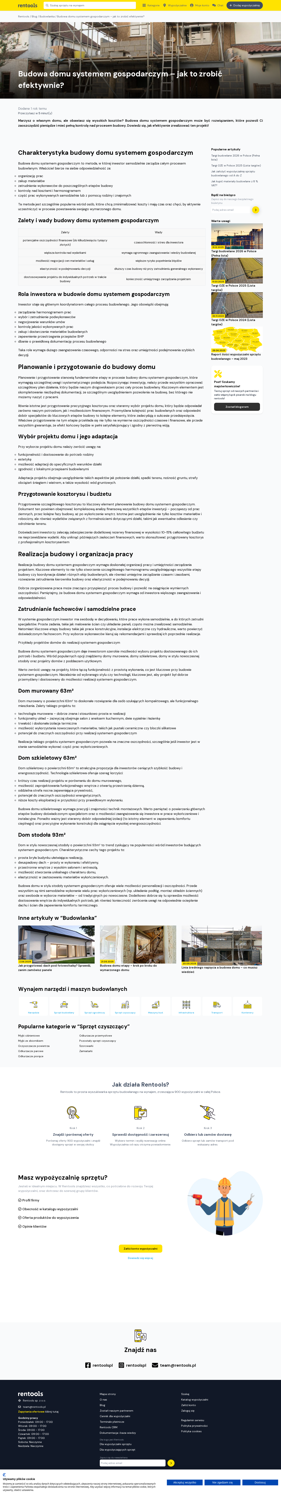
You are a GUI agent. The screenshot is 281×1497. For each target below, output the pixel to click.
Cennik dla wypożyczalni (115, 1416)
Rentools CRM (108, 1427)
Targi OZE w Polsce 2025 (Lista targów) (236, 165)
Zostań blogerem (237, 406)
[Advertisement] (237, 475)
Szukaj (185, 1394)
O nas (103, 1399)
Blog (34, 16)
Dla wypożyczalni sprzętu (116, 1444)
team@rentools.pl (34, 1407)
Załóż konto (188, 1405)
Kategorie (154, 5)
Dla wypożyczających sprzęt (117, 1449)
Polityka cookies (191, 1431)
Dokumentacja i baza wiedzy (118, 1433)
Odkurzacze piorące (30, 1056)
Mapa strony (108, 1394)
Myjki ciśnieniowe (29, 1035)
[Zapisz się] (255, 209)
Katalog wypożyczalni (194, 1399)
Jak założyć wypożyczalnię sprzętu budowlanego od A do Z (233, 173)
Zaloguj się (187, 1410)
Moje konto (202, 5)
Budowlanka (47, 16)
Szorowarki (86, 1046)
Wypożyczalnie (177, 5)
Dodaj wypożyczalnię (246, 5)
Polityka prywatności (194, 1425)
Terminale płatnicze (112, 1421)
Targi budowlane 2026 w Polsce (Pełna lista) (235, 157)
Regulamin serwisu (192, 1420)
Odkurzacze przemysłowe (95, 1035)
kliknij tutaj (38, 1411)
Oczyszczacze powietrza (34, 1046)
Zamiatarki (86, 1051)
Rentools (23, 16)
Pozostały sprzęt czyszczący (97, 1040)
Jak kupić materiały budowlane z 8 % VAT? (234, 183)
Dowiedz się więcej (140, 1258)
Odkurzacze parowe (30, 1051)
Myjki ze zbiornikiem (30, 1040)
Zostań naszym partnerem (116, 1410)
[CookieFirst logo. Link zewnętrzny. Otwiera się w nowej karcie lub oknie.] (4, 1475)
